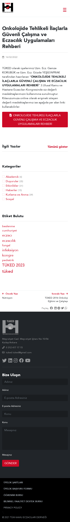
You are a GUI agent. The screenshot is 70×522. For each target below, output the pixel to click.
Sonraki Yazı (58, 293)
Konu (5, 422)
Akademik (12, 177)
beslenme (8, 226)
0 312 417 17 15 (14, 347)
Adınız (5, 390)
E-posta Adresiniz (11, 406)
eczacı (7, 235)
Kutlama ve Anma (17, 195)
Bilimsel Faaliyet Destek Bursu (23, 501)
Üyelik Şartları (13, 482)
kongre (7, 255)
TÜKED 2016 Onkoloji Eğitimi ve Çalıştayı (56, 299)
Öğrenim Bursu (13, 495)
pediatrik (8, 260)
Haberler (11, 190)
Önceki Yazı (12, 293)
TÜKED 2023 (13, 265)
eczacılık (9, 240)
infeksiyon (10, 250)
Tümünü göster (58, 147)
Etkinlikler (12, 186)
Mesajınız (7, 454)
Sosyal (10, 199)
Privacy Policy (13, 507)
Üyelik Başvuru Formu (18, 488)
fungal (6, 245)
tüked (7, 271)
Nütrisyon (7, 297)
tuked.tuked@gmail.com (19, 352)
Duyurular (12, 181)
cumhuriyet (9, 231)
